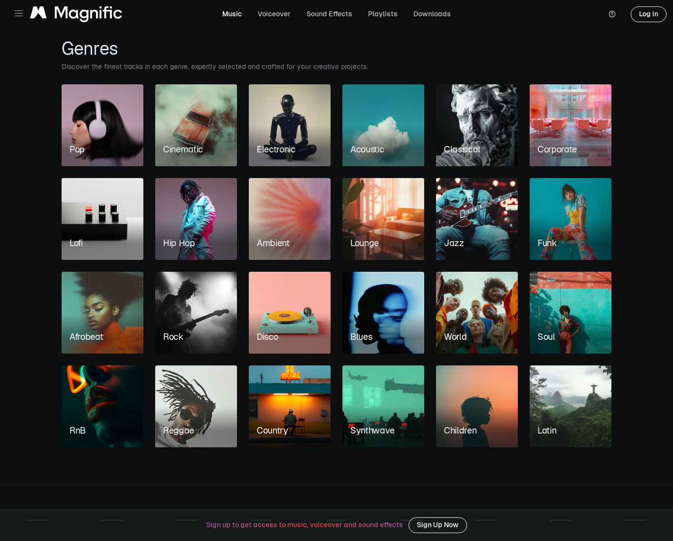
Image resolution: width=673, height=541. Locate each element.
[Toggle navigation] (19, 13)
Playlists (383, 13)
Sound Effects (329, 13)
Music (232, 13)
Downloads (432, 13)
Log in (648, 13)
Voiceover (274, 13)
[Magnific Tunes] (76, 14)
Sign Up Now (438, 524)
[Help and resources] (612, 14)
